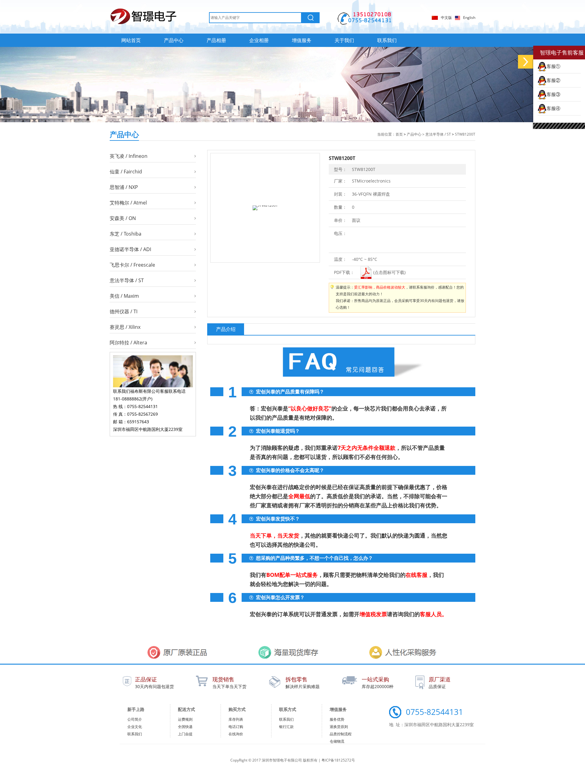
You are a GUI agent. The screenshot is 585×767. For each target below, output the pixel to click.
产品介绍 (226, 329)
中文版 (446, 17)
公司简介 (134, 719)
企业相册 (259, 40)
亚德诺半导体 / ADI (130, 249)
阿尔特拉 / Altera (128, 342)
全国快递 (185, 726)
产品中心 (173, 40)
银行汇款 (286, 726)
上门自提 (185, 734)
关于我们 (344, 40)
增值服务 (301, 40)
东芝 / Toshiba (125, 233)
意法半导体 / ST (438, 134)
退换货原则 (339, 726)
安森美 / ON (123, 218)
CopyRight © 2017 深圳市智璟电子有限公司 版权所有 (274, 760)
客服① (553, 66)
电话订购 (236, 726)
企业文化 (134, 726)
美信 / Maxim (124, 296)
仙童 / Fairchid (126, 171)
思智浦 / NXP (124, 187)
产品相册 (216, 40)
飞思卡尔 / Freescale (132, 264)
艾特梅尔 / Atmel (128, 202)
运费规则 (185, 719)
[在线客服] (525, 62)
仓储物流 (337, 741)
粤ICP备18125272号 (338, 760)
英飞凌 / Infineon (128, 156)
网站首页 (131, 40)
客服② (553, 80)
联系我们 (387, 40)
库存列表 (236, 719)
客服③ (553, 94)
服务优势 (337, 719)
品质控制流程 (341, 734)
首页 (399, 134)
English (469, 17)
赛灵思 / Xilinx (125, 327)
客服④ (553, 108)
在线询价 (236, 734)
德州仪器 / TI (123, 311)
